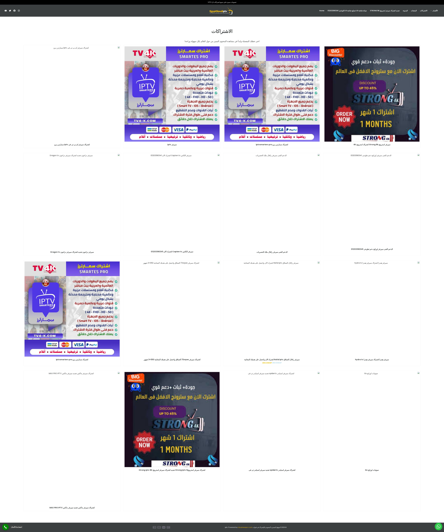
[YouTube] (6, 11)
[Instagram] (19, 11)
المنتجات (414, 10)
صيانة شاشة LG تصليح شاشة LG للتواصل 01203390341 (347, 10)
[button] (432, 11)
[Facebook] (14, 11)
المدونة (405, 10)
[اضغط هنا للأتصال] (5, 527)
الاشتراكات (423, 10)
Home (321, 10)
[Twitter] (10, 11)
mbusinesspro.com (245, 527)
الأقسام (435, 10)
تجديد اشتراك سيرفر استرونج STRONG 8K (385, 10)
